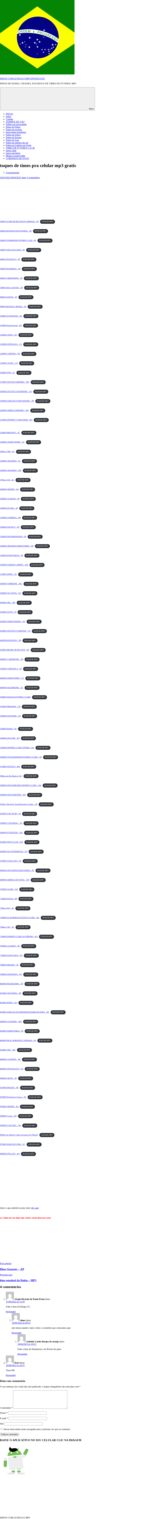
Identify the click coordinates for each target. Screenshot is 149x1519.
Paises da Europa (14, 137)
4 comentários (33, 177)
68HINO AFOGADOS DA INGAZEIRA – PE (17, 871)
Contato (9, 119)
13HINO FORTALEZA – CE (11, 344)
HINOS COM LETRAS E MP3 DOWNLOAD (22, 78)
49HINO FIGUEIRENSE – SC (11, 688)
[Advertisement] (74, 199)
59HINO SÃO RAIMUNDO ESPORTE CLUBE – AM (20, 786)
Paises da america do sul (17, 142)
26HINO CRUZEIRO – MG (10, 470)
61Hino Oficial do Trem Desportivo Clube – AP (18, 804)
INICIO (9, 114)
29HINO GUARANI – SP (9, 499)
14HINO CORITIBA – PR (10, 354)
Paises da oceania (14, 129)
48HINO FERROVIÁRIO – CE (12, 678)
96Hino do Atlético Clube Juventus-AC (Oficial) (19, 1135)
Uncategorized (12, 172)
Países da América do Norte (18, 145)
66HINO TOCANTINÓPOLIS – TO (13, 852)
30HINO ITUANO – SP (9, 508)
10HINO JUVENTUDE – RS (11, 316)
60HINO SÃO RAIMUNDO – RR (13, 795)
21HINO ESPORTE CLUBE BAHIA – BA (16, 420)
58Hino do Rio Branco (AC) (11, 776)
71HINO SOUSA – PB (8, 899)
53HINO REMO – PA (8, 729)
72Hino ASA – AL (7, 908)
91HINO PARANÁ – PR (9, 1088)
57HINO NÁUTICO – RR (10, 767)
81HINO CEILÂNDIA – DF (10, 993)
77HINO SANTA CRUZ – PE (11, 955)
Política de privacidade (16, 124)
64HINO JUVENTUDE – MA (11, 833)
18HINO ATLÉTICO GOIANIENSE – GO (16, 392)
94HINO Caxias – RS (8, 1116)
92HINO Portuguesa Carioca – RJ (13, 1097)
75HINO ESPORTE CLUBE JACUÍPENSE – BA (19, 937)
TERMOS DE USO (15, 122)
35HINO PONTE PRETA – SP (11, 556)
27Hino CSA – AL (7, 480)
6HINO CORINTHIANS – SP (11, 278)
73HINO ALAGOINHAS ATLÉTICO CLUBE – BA (19, 918)
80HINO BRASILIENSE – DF (11, 984)
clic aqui (35, 1208)
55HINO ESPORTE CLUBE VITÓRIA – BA (17, 748)
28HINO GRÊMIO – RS (9, 489)
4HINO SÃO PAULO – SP (10, 259)
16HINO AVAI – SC (7, 373)
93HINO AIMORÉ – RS (9, 1107)
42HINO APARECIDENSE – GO (12, 622)
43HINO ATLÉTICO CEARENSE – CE (15, 631)
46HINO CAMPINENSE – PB (11, 659)
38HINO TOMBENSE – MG (11, 584)
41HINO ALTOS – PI (8, 612)
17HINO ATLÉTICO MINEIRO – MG (14, 382)
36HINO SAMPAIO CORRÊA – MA (14, 565)
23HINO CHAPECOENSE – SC (12, 442)
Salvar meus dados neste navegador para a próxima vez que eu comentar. (36, 1429)
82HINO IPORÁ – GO (8, 1003)
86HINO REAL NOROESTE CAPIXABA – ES (18, 1041)
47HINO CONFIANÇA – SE (11, 669)
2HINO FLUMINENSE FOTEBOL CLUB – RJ (18, 240)
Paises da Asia (12, 140)
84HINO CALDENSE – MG (11, 1022)
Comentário (6, 1408)
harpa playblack (13, 153)
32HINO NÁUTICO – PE (9, 527)
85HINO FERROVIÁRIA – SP (11, 1031)
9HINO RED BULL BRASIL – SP (13, 307)
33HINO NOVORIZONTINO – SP (13, 537)
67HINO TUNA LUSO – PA (10, 861)
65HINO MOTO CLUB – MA (11, 842)
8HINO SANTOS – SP (8, 297)
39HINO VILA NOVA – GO (10, 593)
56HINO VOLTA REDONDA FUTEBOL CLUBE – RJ (21, 757)
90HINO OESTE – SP (8, 1078)
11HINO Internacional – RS (11, 326)
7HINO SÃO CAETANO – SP (11, 288)
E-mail (4, 1418)
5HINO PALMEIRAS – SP (10, 269)
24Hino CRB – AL (7, 452)
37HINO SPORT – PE (8, 574)
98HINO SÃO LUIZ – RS (9, 1154)
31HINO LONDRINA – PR (10, 518)
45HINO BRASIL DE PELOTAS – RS (14, 650)
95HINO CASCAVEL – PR (10, 1126)
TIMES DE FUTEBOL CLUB (20, 148)
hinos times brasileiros (16, 132)
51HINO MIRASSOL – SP (10, 707)
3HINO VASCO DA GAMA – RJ (12, 250)
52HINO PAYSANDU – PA (10, 716)
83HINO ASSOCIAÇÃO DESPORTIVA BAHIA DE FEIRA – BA (24, 1012)
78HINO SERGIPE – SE (9, 965)
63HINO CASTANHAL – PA (11, 823)
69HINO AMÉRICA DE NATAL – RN (14, 880)
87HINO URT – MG (8, 1050)
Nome (3, 1413)
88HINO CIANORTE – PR (10, 1059)
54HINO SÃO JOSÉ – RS (9, 738)
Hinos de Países (13, 127)
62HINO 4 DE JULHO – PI (10, 814)
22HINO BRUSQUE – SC (10, 433)
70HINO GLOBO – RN (9, 889)
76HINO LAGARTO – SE (10, 946)
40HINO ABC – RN (7, 603)
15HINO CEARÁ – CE (9, 363)
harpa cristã (11, 150)
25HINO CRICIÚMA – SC (10, 461)
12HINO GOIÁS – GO (8, 335)
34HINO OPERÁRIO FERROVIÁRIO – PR (16, 546)
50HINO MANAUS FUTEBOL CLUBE (15, 697)
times (24, 177)
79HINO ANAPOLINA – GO (11, 974)
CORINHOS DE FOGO (17, 158)
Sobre (8, 116)
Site (1, 1423)
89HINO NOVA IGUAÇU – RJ (11, 1069)
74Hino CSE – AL (7, 927)
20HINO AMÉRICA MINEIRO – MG (14, 411)
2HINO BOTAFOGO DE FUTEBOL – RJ (16, 231)
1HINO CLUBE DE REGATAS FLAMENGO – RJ (19, 222)
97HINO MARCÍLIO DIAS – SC (12, 1144)
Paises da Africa (13, 135)
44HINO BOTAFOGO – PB (10, 641)
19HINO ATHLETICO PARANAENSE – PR (17, 401)
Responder (11, 1311)
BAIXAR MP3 (47, 222)
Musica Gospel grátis (15, 156)
